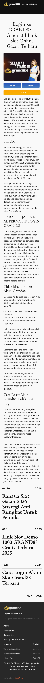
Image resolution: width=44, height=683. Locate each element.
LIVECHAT (22, 92)
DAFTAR (12, 85)
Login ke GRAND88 (29, 4)
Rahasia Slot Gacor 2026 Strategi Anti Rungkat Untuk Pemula (20, 507)
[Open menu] (5, 9)
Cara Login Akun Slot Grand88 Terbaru (21, 578)
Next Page (34, 595)
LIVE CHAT (24, 341)
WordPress (19, 678)
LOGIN (30, 85)
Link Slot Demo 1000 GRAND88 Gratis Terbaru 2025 (20, 545)
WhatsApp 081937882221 (16, 344)
